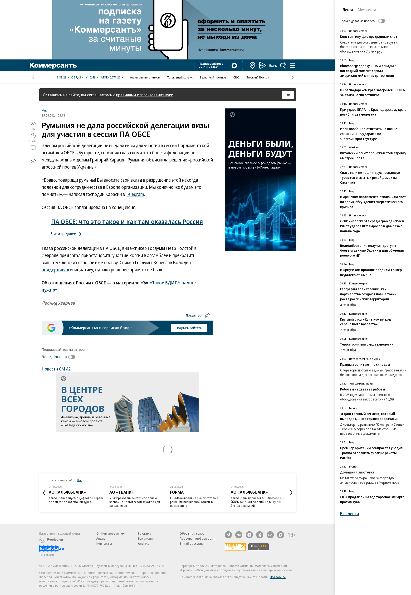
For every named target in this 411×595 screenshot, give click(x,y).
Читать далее (64, 233)
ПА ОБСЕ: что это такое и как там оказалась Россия (127, 221)
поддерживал (55, 270)
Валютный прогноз (213, 77)
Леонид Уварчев (54, 356)
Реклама (144, 533)
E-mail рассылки (192, 543)
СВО (236, 77)
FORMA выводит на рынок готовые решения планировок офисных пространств (194, 502)
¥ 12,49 (91, 77)
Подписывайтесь (189, 327)
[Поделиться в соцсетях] (33, 161)
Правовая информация (197, 538)
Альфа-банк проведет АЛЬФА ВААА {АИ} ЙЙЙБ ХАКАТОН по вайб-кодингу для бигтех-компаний (258, 502)
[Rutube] (270, 534)
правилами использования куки (144, 95)
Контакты (104, 543)
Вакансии (145, 538)
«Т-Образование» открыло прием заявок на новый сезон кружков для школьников (134, 502)
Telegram (135, 194)
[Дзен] (249, 534)
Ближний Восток (257, 77)
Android (143, 543)
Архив (100, 538)
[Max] (280, 534)
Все (79, 480)
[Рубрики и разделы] (292, 65)
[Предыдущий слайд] (44, 492)
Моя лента (367, 9)
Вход (273, 65)
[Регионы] (252, 65)
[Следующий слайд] (291, 492)
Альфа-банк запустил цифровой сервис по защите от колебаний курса (76, 500)
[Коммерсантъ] (53, 65)
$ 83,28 (62, 77)
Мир (45, 110)
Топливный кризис (180, 77)
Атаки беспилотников (145, 77)
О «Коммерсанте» (110, 533)
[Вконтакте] (238, 534)
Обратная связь (192, 533)
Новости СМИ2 (56, 369)
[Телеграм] (228, 534)
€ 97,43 (76, 77)
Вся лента (349, 513)
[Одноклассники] (259, 534)
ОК (288, 95)
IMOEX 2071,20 (110, 77)
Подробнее (278, 577)
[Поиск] (283, 65)
